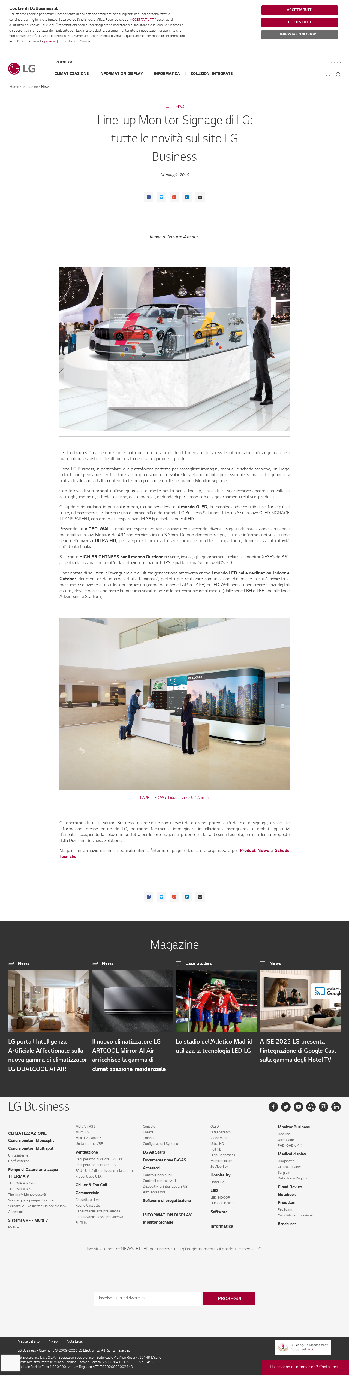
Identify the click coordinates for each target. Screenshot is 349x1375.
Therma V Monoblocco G (27, 1195)
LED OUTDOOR (222, 1204)
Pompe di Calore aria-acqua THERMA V (33, 1173)
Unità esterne (18, 1161)
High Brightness (222, 1155)
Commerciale (87, 1193)
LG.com (335, 63)
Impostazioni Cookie (75, 42)
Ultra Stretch (220, 1132)
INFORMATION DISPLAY (167, 1215)
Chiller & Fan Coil (91, 1185)
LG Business (27, 1351)
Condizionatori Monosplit (31, 1141)
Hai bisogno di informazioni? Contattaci (304, 1367)
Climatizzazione (72, 74)
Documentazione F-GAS (164, 1160)
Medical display (292, 1154)
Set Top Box (219, 1167)
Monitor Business (294, 1127)
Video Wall (218, 1138)
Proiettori (287, 1203)
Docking (284, 1134)
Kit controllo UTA (89, 1177)
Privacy (53, 1342)
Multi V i (14, 1228)
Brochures (287, 1224)
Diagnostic (286, 1161)
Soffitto (81, 1223)
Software (219, 1212)
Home (14, 87)
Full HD (216, 1150)
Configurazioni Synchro (160, 1144)
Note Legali (75, 1342)
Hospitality (220, 1175)
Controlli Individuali (157, 1175)
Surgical (284, 1173)
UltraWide (286, 1140)
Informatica (167, 74)
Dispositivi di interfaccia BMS (165, 1187)
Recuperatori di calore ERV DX (99, 1159)
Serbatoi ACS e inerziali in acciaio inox (37, 1206)
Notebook (287, 1195)
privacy (49, 42)
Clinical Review (289, 1167)
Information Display (121, 74)
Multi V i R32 (85, 1127)
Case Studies (198, 963)
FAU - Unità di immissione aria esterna (105, 1171)
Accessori (15, 1212)
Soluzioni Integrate (212, 74)
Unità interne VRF (89, 1144)
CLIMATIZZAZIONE (27, 1133)
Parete (148, 1132)
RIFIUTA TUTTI (299, 22)
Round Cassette (88, 1206)
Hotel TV (217, 1182)
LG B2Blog (64, 63)
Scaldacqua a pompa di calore (31, 1201)
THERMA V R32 (20, 1189)
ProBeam (285, 1210)
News (45, 87)
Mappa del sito (29, 1342)
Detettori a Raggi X (293, 1179)
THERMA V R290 (21, 1183)
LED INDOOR (220, 1198)
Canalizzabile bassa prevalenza (99, 1217)
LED (214, 1191)
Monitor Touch (221, 1161)
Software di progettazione (167, 1201)
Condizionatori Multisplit (30, 1149)
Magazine (30, 87)
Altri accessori (154, 1192)
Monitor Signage (158, 1223)
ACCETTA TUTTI (142, 20)
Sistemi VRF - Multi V (28, 1221)
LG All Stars (154, 1153)
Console (149, 1127)
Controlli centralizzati (159, 1181)
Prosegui (229, 1298)
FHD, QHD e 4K (290, 1146)
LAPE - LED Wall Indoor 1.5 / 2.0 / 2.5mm (174, 798)
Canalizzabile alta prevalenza (98, 1211)
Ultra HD (217, 1144)
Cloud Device (290, 1187)
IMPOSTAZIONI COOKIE (300, 34)
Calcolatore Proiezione (295, 1216)
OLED (214, 1127)
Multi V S (82, 1132)
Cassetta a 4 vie (88, 1200)
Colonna (149, 1138)
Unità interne (18, 1156)
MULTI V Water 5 (89, 1138)
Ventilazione (87, 1153)
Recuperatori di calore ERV (96, 1165)
